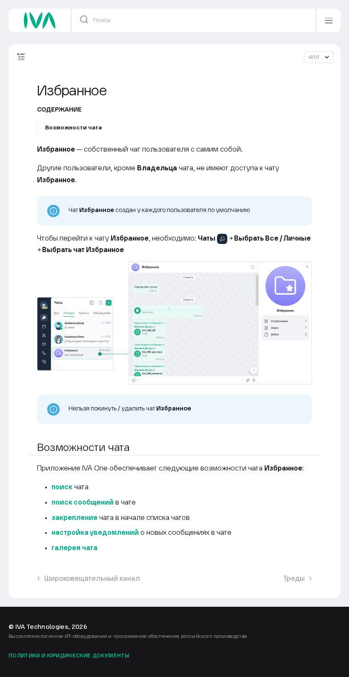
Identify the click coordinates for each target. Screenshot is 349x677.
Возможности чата (73, 127)
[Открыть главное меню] (328, 20)
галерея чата (74, 548)
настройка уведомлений (95, 533)
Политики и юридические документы (69, 656)
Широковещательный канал (92, 579)
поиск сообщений (82, 502)
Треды (294, 579)
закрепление (74, 518)
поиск (61, 487)
